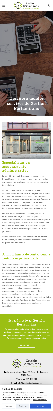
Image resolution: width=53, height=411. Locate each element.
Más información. (40, 400)
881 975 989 (31, 379)
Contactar (25, 345)
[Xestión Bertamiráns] (26, 5)
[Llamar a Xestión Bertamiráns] (49, 5)
